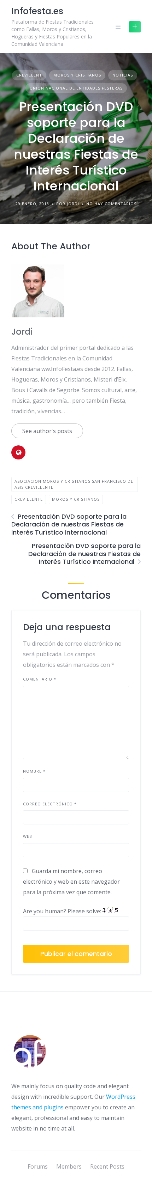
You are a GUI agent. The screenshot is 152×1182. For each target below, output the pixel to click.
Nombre (34, 771)
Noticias (122, 75)
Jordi (22, 331)
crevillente (28, 499)
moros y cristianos (76, 499)
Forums (38, 1166)
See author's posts (47, 431)
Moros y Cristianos (77, 75)
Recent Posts (107, 1166)
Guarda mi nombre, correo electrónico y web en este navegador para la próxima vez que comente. (71, 881)
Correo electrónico (50, 803)
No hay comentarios (111, 203)
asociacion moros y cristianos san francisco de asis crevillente (73, 484)
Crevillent (29, 75)
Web (27, 836)
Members (69, 1166)
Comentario (39, 679)
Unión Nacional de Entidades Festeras (76, 88)
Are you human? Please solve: (63, 911)
